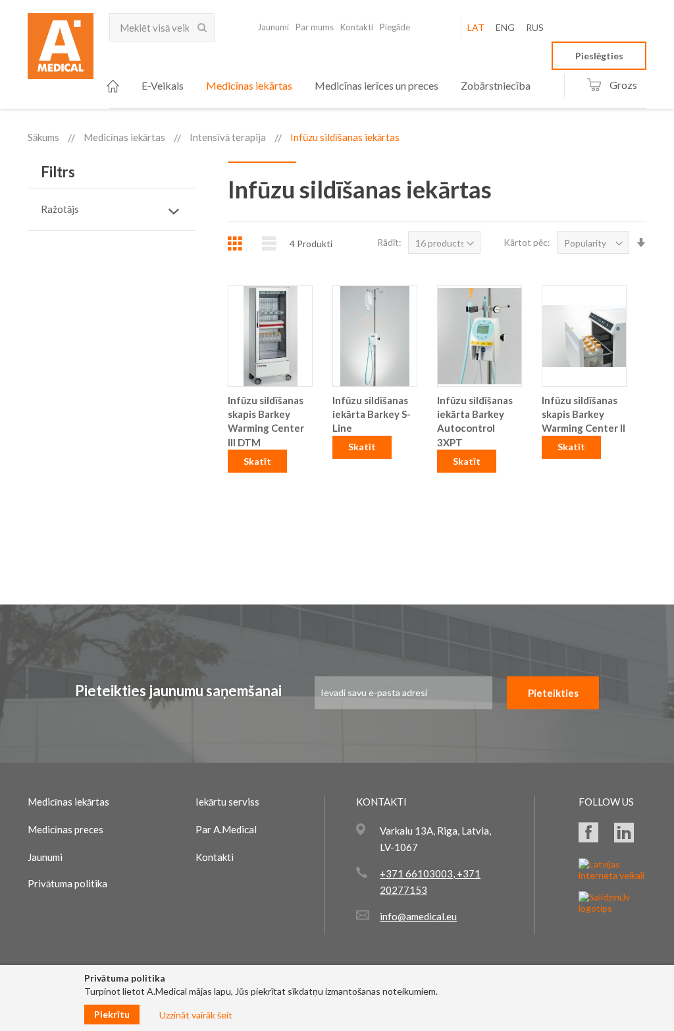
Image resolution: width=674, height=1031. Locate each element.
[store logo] (60, 50)
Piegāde (395, 27)
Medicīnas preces (65, 829)
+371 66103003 (416, 873)
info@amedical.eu (418, 916)
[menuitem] (113, 86)
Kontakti (356, 27)
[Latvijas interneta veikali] (612, 875)
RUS (535, 27)
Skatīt (257, 461)
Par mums (315, 27)
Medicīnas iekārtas (124, 137)
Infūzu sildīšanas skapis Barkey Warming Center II (583, 414)
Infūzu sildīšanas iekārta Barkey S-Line (371, 414)
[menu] (318, 86)
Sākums (43, 137)
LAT (475, 27)
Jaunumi (273, 27)
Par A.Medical (226, 829)
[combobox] (162, 27)
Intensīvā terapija (228, 137)
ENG (505, 27)
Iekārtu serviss (227, 802)
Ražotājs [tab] (60, 209)
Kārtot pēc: (527, 242)
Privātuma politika (67, 883)
